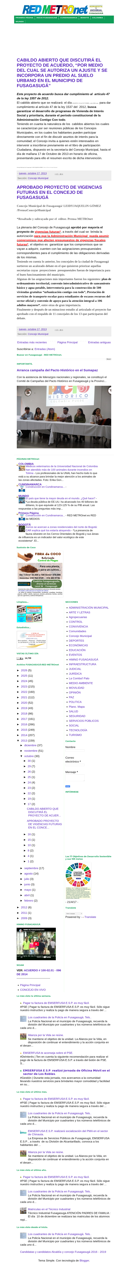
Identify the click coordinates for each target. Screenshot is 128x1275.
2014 (24, 735)
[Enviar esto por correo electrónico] (56, 174)
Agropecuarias (78, 617)
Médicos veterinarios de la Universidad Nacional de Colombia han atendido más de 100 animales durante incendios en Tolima (62, 470)
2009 (24, 918)
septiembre (31, 868)
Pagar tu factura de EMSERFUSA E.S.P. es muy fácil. (56, 1003)
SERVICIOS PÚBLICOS (84, 720)
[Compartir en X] (59, 174)
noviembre (31, 750)
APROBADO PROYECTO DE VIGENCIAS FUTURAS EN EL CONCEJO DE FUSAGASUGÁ (59, 192)
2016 (24, 724)
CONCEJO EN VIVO (33, 989)
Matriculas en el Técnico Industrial (49, 1209)
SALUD (73, 711)
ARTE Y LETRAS (79, 612)
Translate (90, 917)
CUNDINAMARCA (68, 18)
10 (30, 845)
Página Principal (67, 342)
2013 (24, 740)
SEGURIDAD (77, 716)
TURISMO (75, 735)
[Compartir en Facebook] (60, 174)
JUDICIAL (75, 668)
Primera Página (28, 513)
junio (27, 884)
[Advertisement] (64, 42)
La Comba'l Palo (79, 678)
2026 (24, 670)
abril (27, 895)
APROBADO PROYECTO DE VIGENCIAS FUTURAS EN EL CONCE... (44, 824)
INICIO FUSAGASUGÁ (46, 18)
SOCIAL (74, 725)
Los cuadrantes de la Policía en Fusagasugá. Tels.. (59, 1017)
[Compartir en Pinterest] (62, 174)
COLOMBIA (97, 18)
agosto (29, 873)
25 (30, 777)
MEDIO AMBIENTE (81, 683)
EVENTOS (75, 654)
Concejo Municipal (38, 178)
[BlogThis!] (57, 174)
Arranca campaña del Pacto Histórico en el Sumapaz (57, 370)
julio (27, 878)
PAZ (71, 697)
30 (30, 760)
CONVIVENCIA (78, 626)
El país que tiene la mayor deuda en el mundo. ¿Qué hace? (61, 498)
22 (30, 793)
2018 (24, 713)
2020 (24, 702)
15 (30, 839)
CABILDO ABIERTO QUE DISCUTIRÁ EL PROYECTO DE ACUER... (44, 812)
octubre (29, 756)
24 (30, 782)
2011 (24, 912)
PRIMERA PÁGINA (24, 18)
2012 (24, 907)
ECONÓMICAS (78, 645)
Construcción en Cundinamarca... (45, 486)
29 (30, 766)
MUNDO (20, 21)
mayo (28, 889)
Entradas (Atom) (45, 349)
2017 (24, 718)
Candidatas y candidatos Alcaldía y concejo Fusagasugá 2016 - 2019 (63, 1251)
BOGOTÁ (84, 18)
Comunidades (77, 631)
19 (30, 798)
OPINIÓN (75, 692)
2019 (24, 708)
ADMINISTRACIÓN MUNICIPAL (89, 607)
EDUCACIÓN (77, 650)
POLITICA (75, 701)
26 (30, 771)
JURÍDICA (75, 673)
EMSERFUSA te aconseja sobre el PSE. (48, 1052)
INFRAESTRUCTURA (82, 664)
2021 (24, 697)
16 (30, 834)
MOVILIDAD (76, 687)
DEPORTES (76, 640)
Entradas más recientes (32, 342)
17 (30, 804)
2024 (24, 681)
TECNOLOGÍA (78, 730)
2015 (24, 729)
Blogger (84, 1260)
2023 (24, 686)
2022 (24, 691)
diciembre (30, 745)
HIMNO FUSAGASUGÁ (83, 659)
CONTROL (76, 621)
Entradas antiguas (99, 342)
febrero (29, 900)
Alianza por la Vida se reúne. (46, 1035)
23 (30, 787)
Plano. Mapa (77, 706)
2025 (24, 675)
